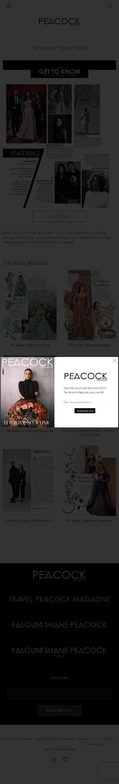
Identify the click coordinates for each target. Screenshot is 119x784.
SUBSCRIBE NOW (85, 410)
